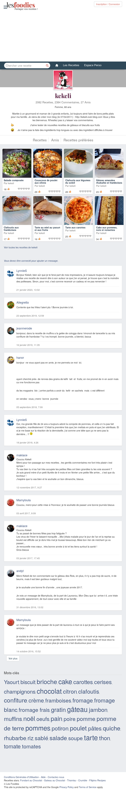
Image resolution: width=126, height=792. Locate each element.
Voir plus (13, 658)
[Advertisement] (63, 36)
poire (69, 718)
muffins (13, 718)
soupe (75, 738)
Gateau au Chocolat (54, 780)
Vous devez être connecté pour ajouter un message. (31, 260)
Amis (55, 139)
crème (36, 700)
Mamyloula (23, 500)
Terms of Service (87, 787)
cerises (103, 682)
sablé (41, 738)
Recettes (40, 139)
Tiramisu (71, 780)
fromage (83, 700)
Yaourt (11, 682)
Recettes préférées (78, 139)
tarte (91, 737)
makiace (21, 455)
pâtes (95, 728)
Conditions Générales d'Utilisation (21, 777)
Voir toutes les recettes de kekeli (20, 247)
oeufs (42, 718)
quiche (111, 728)
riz (30, 738)
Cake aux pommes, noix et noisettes (106, 229)
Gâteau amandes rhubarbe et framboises (109, 181)
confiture (15, 700)
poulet (78, 727)
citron (70, 691)
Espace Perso (92, 65)
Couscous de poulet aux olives (46, 181)
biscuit (28, 682)
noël (29, 718)
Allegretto (22, 302)
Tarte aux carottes (75, 227)
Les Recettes (71, 65)
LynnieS (21, 270)
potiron (60, 728)
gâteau (77, 709)
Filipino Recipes (97, 780)
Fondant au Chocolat (31, 780)
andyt (20, 571)
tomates (31, 746)
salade (58, 737)
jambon (98, 709)
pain (56, 718)
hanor (20, 357)
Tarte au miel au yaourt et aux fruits (47, 229)
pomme (86, 718)
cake (65, 681)
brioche (47, 681)
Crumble (82, 780)
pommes (37, 727)
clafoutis (88, 691)
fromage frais (34, 709)
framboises (58, 700)
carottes (83, 682)
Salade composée (14, 180)
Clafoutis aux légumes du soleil (77, 181)
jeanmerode (24, 328)
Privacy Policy (66, 787)
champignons (19, 691)
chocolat (49, 691)
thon (104, 738)
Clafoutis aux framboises (11, 229)
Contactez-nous (56, 777)
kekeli (63, 96)
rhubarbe (15, 738)
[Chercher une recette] (47, 65)
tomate (12, 746)
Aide (43, 777)
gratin (58, 709)
